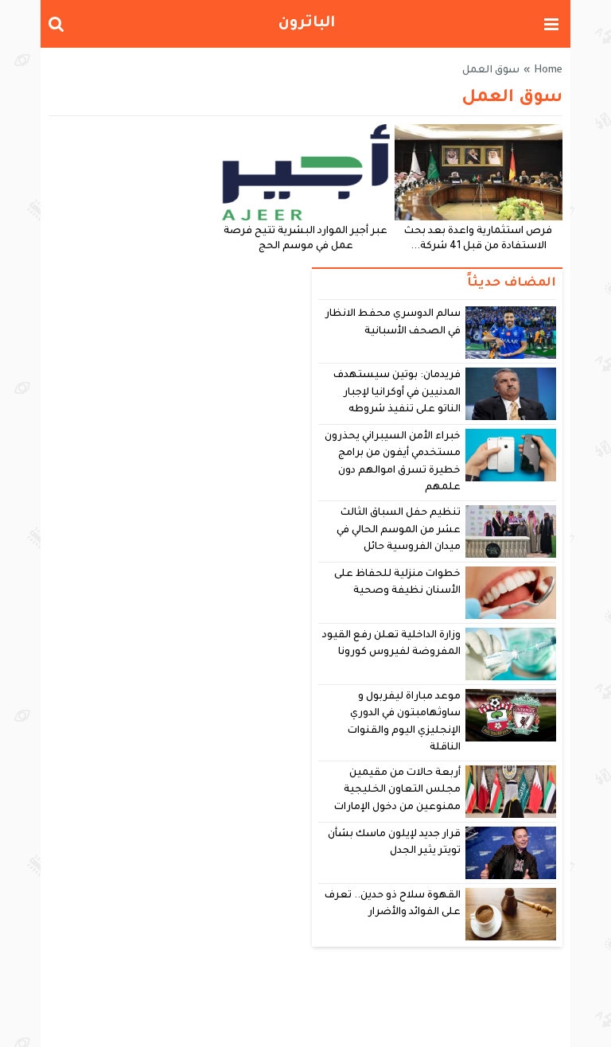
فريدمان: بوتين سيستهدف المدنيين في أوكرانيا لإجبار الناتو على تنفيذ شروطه (397, 392)
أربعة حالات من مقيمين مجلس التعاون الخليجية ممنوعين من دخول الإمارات (397, 790)
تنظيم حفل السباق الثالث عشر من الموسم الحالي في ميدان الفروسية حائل (399, 530)
